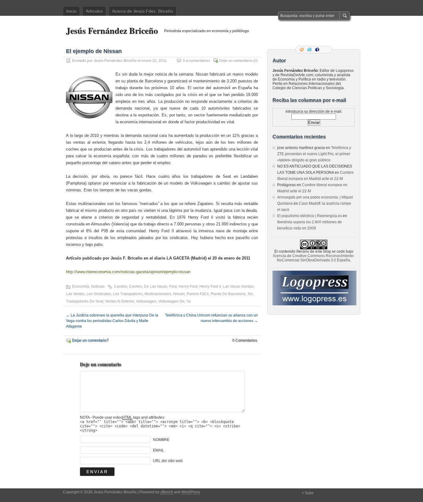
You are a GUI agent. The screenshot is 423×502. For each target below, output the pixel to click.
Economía (80, 286)
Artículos (94, 11)
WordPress (190, 492)
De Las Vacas (155, 286)
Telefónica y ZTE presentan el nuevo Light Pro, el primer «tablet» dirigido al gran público (314, 154)
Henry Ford (188, 286)
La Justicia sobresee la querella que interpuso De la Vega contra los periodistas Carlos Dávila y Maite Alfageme (112, 321)
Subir (309, 493)
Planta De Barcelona (228, 294)
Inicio (71, 11)
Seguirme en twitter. (310, 49)
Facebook (318, 49)
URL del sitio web (168, 461)
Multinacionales (158, 294)
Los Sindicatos (98, 294)
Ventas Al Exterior (119, 301)
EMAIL (158, 450)
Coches (135, 286)
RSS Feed (302, 49)
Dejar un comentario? (90, 340)
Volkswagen (146, 301)
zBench (166, 492)
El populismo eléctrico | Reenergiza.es (309, 216)
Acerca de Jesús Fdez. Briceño (142, 11)
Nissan (179, 294)
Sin (250, 294)
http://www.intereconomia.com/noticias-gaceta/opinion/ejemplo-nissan (128, 271)
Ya (188, 301)
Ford (173, 286)
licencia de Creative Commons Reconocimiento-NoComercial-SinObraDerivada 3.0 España (314, 258)
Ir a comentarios (196, 61)
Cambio (120, 286)
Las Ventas (75, 294)
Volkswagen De (171, 301)
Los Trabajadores (128, 294)
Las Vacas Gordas (238, 286)
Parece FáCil (198, 294)
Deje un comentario (235, 61)
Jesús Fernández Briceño (112, 30)
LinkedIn (325, 49)
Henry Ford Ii (210, 286)
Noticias (98, 286)
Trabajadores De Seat (84, 301)
